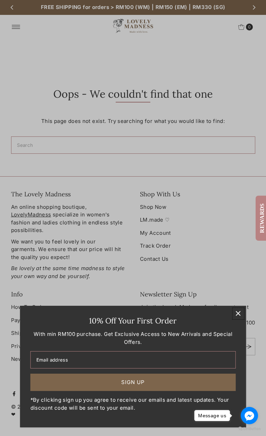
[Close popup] (238, 314)
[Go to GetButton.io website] (249, 429)
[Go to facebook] (249, 415)
